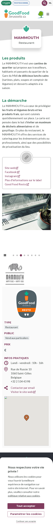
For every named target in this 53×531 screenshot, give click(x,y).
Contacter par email (23, 387)
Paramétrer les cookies (26, 514)
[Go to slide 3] (20, 256)
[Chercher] (44, 3)
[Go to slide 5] (28, 256)
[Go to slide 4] (24, 256)
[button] (26, 418)
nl (50, 3)
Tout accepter (25, 506)
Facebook (12, 172)
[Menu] (48, 14)
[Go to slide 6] (31, 256)
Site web (11, 167)
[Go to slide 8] (39, 256)
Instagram (12, 176)
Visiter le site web (23, 391)
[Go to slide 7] (35, 256)
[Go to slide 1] (13, 256)
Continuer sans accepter (26, 521)
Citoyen (6, 3)
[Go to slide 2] (17, 256)
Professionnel (21, 3)
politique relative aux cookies (24, 495)
